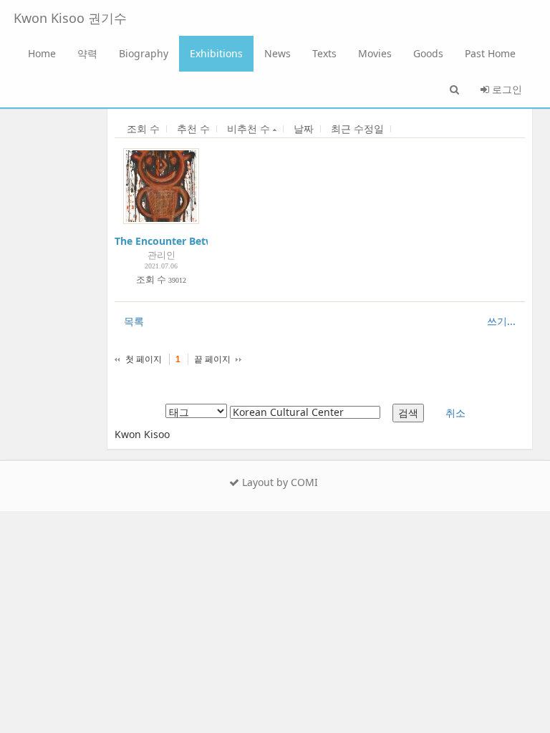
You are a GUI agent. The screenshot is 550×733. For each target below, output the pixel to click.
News (277, 53)
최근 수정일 (357, 128)
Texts (324, 53)
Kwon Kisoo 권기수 (70, 17)
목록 (134, 321)
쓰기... (501, 321)
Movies (375, 53)
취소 (455, 412)
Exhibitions (216, 53)
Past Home (490, 53)
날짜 (304, 128)
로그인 (505, 89)
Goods (428, 53)
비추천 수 (250, 128)
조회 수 (143, 128)
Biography (143, 53)
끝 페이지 (212, 359)
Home (42, 53)
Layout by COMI (278, 482)
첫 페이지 (143, 359)
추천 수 (193, 128)
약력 (87, 53)
